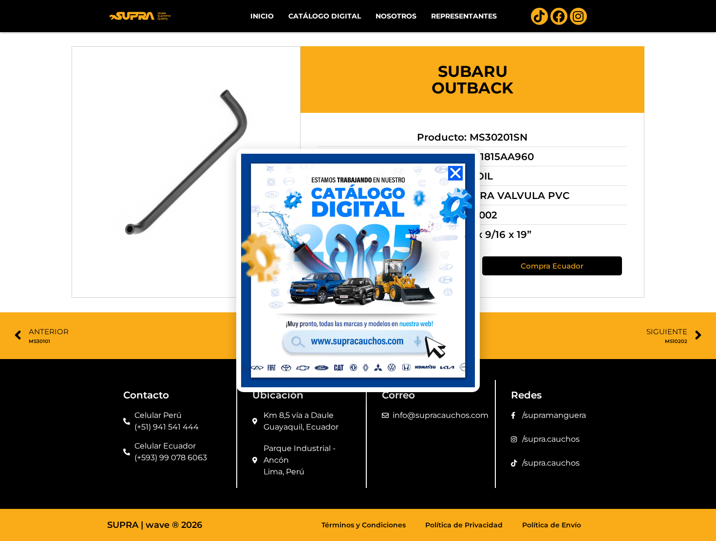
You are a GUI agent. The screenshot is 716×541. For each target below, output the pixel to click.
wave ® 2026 (174, 525)
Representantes (464, 16)
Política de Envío (551, 525)
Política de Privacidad (464, 525)
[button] (455, 173)
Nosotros (396, 16)
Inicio (262, 16)
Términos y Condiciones (363, 525)
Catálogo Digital (324, 16)
